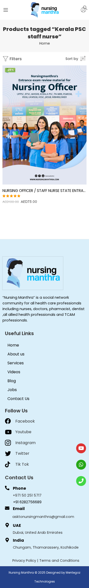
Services (15, 363)
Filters (15, 59)
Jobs (12, 390)
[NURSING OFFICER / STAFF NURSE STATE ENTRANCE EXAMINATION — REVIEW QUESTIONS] (44, 125)
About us (15, 354)
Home (44, 43)
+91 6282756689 (27, 502)
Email (19, 508)
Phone (19, 488)
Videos (13, 372)
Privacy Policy (24, 560)
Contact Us (18, 398)
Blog (11, 381)
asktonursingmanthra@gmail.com (43, 516)
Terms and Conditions (59, 560)
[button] (85, 7)
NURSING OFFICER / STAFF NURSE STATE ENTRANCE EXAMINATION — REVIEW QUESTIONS (44, 190)
